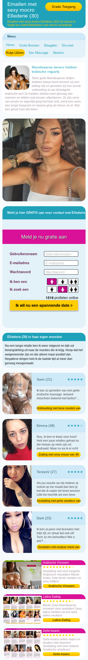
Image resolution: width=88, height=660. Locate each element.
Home (10, 45)
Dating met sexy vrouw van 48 (59, 454)
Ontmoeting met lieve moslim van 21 (59, 409)
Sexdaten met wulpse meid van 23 (58, 547)
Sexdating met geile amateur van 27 (59, 501)
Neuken (58, 53)
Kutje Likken (15, 53)
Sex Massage (38, 53)
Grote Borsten (29, 45)
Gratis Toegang (64, 7)
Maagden (50, 45)
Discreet (68, 45)
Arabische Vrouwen (61, 586)
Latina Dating (61, 620)
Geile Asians (61, 654)
